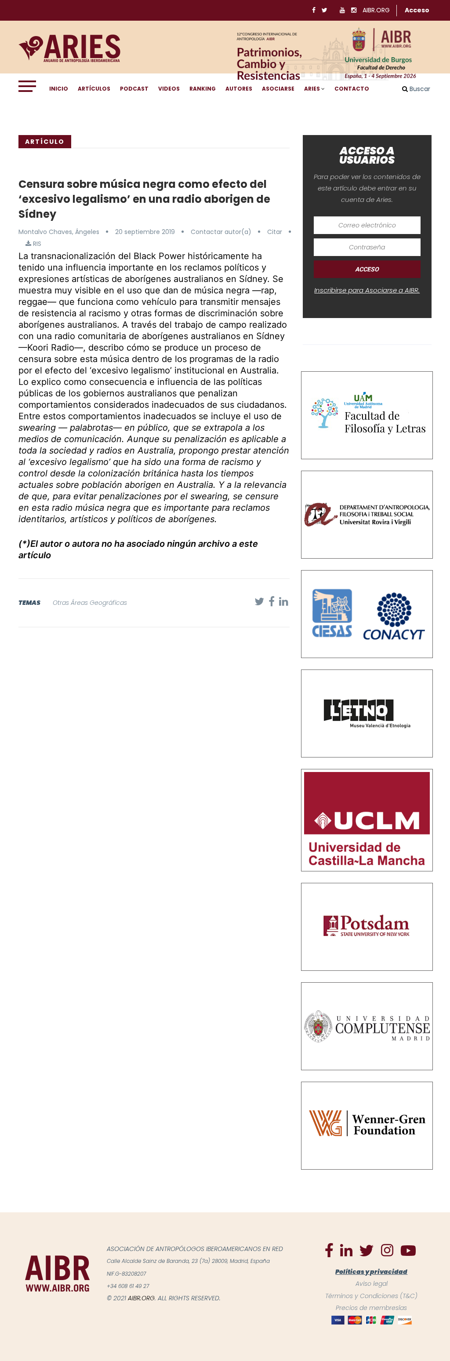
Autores (238, 88)
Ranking (202, 88)
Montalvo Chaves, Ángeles (58, 231)
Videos (169, 88)
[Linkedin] (346, 1249)
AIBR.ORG (376, 10)
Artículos (94, 88)
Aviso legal (372, 1283)
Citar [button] (274, 231)
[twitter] (366, 1250)
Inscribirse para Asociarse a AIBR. (367, 290)
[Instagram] (387, 1249)
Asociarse (278, 88)
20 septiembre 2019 (145, 231)
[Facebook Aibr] (329, 1249)
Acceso (417, 10)
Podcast (134, 88)
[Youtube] (408, 1250)
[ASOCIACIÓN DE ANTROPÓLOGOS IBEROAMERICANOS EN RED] (58, 1273)
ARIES (312, 88)
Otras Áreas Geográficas (90, 602)
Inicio (58, 88)
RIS (36, 243)
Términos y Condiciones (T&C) (371, 1295)
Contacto (351, 88)
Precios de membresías (371, 1307)
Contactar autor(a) (221, 231)
